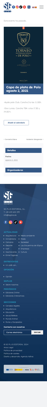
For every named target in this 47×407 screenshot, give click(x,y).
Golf (7, 249)
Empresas (25, 249)
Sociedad (25, 242)
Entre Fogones (12, 255)
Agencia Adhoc (27, 356)
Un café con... (11, 265)
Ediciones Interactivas (15, 296)
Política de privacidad (13, 350)
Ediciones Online (12, 292)
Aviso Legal (8, 347)
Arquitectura (11, 236)
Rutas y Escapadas (14, 322)
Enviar (37, 332)
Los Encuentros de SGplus (32, 245)
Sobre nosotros (12, 285)
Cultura (24, 252)
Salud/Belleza (11, 315)
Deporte (9, 245)
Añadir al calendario (16, 122)
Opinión (9, 276)
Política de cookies (11, 353)
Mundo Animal (12, 319)
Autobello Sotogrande (34, 139)
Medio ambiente (28, 236)
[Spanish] (35, 7)
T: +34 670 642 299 (12, 212)
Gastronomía (11, 252)
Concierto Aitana (11, 139)
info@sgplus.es (10, 215)
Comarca (9, 242)
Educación (10, 312)
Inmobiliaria (11, 239)
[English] (33, 7)
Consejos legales (13, 306)
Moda (23, 239)
